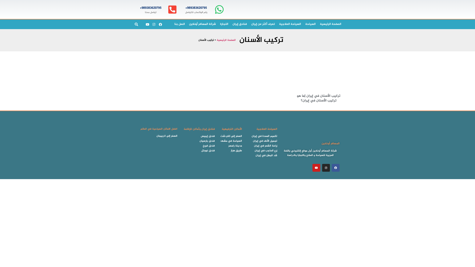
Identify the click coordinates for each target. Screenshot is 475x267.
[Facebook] (160, 24)
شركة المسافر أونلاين (202, 24)
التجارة (224, 24)
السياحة (310, 24)
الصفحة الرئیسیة (330, 24)
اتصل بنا (179, 24)
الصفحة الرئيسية (226, 40)
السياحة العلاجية (290, 24)
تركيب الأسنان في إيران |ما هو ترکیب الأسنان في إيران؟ (318, 98)
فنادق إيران (239, 24)
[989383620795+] (219, 9)
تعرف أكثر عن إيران (263, 24)
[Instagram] (154, 24)
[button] (136, 24)
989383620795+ (196, 8)
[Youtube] (147, 24)
